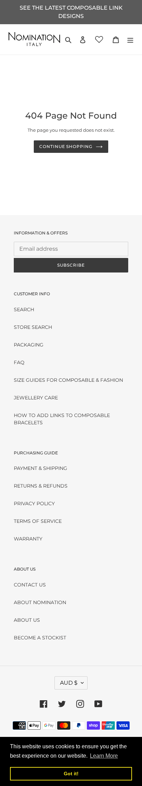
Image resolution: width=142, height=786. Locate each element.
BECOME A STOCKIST (40, 638)
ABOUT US (27, 620)
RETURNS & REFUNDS (41, 486)
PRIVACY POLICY (34, 503)
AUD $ (69, 682)
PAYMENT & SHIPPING (40, 468)
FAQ (19, 362)
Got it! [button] (71, 773)
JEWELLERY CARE (36, 398)
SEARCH (24, 309)
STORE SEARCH (33, 327)
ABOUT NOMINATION (40, 602)
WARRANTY (28, 539)
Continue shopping (65, 146)
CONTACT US (30, 585)
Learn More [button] (104, 756)
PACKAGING (28, 345)
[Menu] (130, 39)
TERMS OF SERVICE (38, 521)
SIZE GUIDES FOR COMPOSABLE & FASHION (68, 380)
